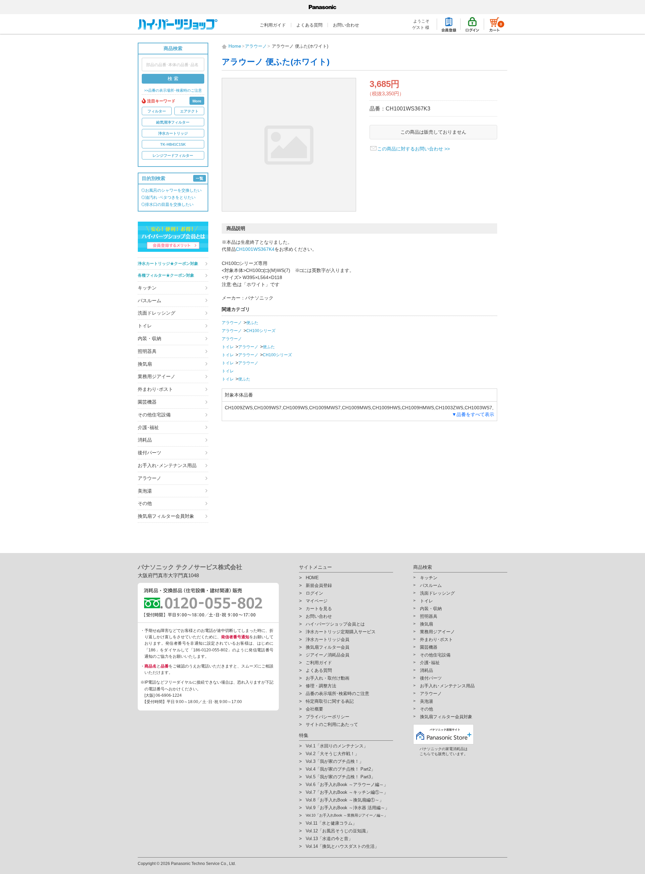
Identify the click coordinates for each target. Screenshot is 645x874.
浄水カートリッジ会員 (327, 639)
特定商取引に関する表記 (330, 701)
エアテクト (189, 111)
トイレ (145, 325)
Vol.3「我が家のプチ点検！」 (334, 761)
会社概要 (314, 708)
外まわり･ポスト (155, 389)
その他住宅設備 (154, 414)
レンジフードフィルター (173, 155)
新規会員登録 (319, 585)
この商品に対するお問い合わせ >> (413, 148)
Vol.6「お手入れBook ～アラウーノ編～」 (347, 784)
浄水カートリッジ (173, 133)
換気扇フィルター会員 (327, 647)
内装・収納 (149, 338)
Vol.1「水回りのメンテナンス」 (337, 745)
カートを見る (319, 608)
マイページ (317, 600)
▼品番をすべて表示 (473, 414)
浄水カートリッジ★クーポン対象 (168, 263)
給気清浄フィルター (172, 122)
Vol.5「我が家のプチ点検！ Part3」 (340, 776)
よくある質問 (309, 25)
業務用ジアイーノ (156, 376)
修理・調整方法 (321, 685)
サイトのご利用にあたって (332, 724)
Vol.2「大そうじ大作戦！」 (332, 753)
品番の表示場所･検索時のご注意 (337, 693)
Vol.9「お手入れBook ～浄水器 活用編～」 (347, 807)
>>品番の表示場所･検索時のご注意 (173, 90)
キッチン (147, 287)
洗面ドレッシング (156, 313)
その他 (145, 503)
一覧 (199, 178)
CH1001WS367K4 (255, 249)
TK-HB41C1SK (173, 144)
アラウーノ (149, 478)
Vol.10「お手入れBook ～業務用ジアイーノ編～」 (347, 815)
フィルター (156, 111)
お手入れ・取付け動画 (327, 678)
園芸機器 (147, 402)
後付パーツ (149, 452)
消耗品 (145, 440)
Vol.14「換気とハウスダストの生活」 (342, 846)
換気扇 (145, 364)
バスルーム (149, 300)
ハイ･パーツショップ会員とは (335, 624)
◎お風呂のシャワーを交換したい (171, 190)
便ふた (252, 322)
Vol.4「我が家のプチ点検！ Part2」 (340, 769)
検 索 (173, 78)
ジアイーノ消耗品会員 (327, 654)
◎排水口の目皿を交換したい (167, 204)
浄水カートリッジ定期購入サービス (341, 631)
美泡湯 (145, 491)
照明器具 (147, 351)
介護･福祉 (148, 427)
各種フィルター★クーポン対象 (166, 275)
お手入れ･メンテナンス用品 (167, 465)
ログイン (314, 593)
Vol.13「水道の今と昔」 (329, 838)
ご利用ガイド (273, 25)
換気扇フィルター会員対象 (166, 516)
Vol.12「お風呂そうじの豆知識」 (338, 830)
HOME (312, 577)
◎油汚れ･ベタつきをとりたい (168, 197)
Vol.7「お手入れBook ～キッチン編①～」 (347, 792)
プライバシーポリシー (327, 716)
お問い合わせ (346, 25)
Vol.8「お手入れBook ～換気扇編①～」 (345, 799)
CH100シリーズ (260, 330)
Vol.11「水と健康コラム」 (331, 823)
